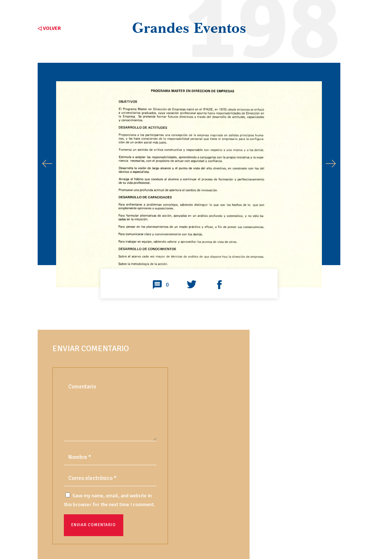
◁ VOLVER (49, 28)
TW (191, 285)
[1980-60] (189, 261)
